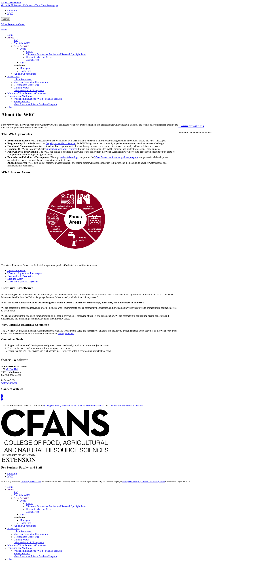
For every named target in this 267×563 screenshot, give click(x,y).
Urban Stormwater (23, 531)
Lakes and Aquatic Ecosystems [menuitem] (29, 90)
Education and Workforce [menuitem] (19, 96)
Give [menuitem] (9, 107)
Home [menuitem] (10, 35)
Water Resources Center (13, 24)
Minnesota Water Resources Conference (27, 545)
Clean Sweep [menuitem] (32, 60)
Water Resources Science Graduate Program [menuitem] (35, 104)
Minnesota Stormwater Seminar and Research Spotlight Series (56, 506)
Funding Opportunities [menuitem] (25, 73)
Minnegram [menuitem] (25, 68)
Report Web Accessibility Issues (151, 482)
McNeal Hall (12, 369)
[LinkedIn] (133, 394)
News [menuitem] (22, 62)
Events (23, 500)
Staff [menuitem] (16, 40)
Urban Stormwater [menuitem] (23, 79)
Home (10, 486)
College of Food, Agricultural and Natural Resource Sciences (74, 405)
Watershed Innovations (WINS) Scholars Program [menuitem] (38, 98)
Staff (16, 492)
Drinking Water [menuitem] (21, 87)
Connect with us (191, 126)
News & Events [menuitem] (21, 46)
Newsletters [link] (19, 65)
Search (5, 19)
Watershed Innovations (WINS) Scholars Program (38, 550)
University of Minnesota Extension (126, 405)
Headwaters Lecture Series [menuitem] (39, 57)
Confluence (25, 523)
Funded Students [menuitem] (22, 101)
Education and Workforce (19, 548)
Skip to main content (11, 2)
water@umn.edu (9, 383)
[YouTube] (133, 400)
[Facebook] (133, 397)
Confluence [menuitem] (25, 71)
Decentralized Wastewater (26, 537)
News (22, 514)
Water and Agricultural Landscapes (31, 534)
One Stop (12, 10)
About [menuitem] (10, 37)
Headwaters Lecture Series (39, 509)
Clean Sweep (32, 511)
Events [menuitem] (23, 48)
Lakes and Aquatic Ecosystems (29, 542)
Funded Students (22, 553)
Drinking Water (21, 539)
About (10, 489)
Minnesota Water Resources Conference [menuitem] (27, 93)
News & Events (21, 498)
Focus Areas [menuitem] (13, 76)
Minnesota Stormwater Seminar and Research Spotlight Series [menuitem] (56, 54)
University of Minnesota (31, 482)
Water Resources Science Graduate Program (35, 556)
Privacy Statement (130, 482)
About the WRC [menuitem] (22, 43)
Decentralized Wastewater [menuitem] (26, 85)
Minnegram (25, 520)
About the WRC (22, 495)
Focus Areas (13, 528)
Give (9, 559)
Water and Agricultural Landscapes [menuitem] (31, 82)
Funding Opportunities (25, 525)
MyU (10, 13)
